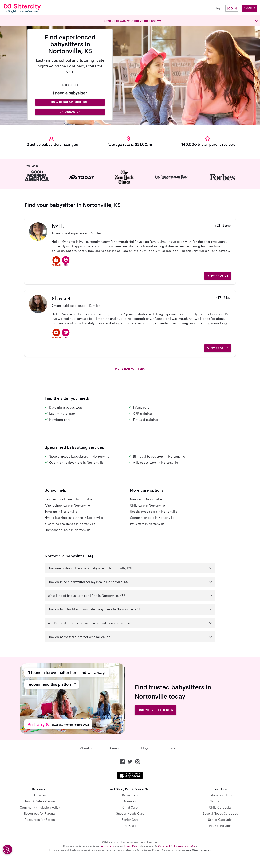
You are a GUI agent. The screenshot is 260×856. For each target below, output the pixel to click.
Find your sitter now (155, 709)
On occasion (70, 111)
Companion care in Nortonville (152, 517)
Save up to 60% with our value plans (130, 20)
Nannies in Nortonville (146, 499)
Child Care (130, 807)
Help (218, 8)
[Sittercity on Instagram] (137, 761)
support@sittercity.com (197, 849)
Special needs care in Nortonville (153, 511)
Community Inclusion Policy (40, 807)
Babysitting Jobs (220, 795)
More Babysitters (130, 368)
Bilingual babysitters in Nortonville (159, 456)
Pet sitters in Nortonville (147, 523)
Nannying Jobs (220, 801)
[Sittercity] (25, 8)
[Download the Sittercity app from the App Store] (130, 775)
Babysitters (130, 795)
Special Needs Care (130, 813)
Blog (144, 748)
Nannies (130, 801)
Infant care (141, 407)
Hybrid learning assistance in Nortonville (74, 517)
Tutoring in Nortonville (61, 511)
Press (173, 748)
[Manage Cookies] (7, 849)
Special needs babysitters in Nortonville (79, 456)
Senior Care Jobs (220, 819)
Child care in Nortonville (147, 505)
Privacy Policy (131, 845)
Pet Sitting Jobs (220, 825)
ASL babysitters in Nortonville (155, 462)
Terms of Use (107, 845)
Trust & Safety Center (40, 801)
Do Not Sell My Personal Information (177, 845)
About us (86, 748)
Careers (115, 748)
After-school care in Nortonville (67, 505)
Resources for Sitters (40, 819)
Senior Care (130, 819)
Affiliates (40, 795)
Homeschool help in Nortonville (67, 530)
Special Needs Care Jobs (220, 813)
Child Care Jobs (220, 807)
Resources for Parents (40, 813)
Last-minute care (62, 413)
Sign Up (249, 8)
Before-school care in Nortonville (68, 499)
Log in (232, 8)
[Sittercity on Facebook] (122, 761)
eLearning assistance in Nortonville (70, 523)
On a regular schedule (70, 102)
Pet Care (130, 825)
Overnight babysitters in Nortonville (76, 462)
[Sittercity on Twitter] (130, 761)
